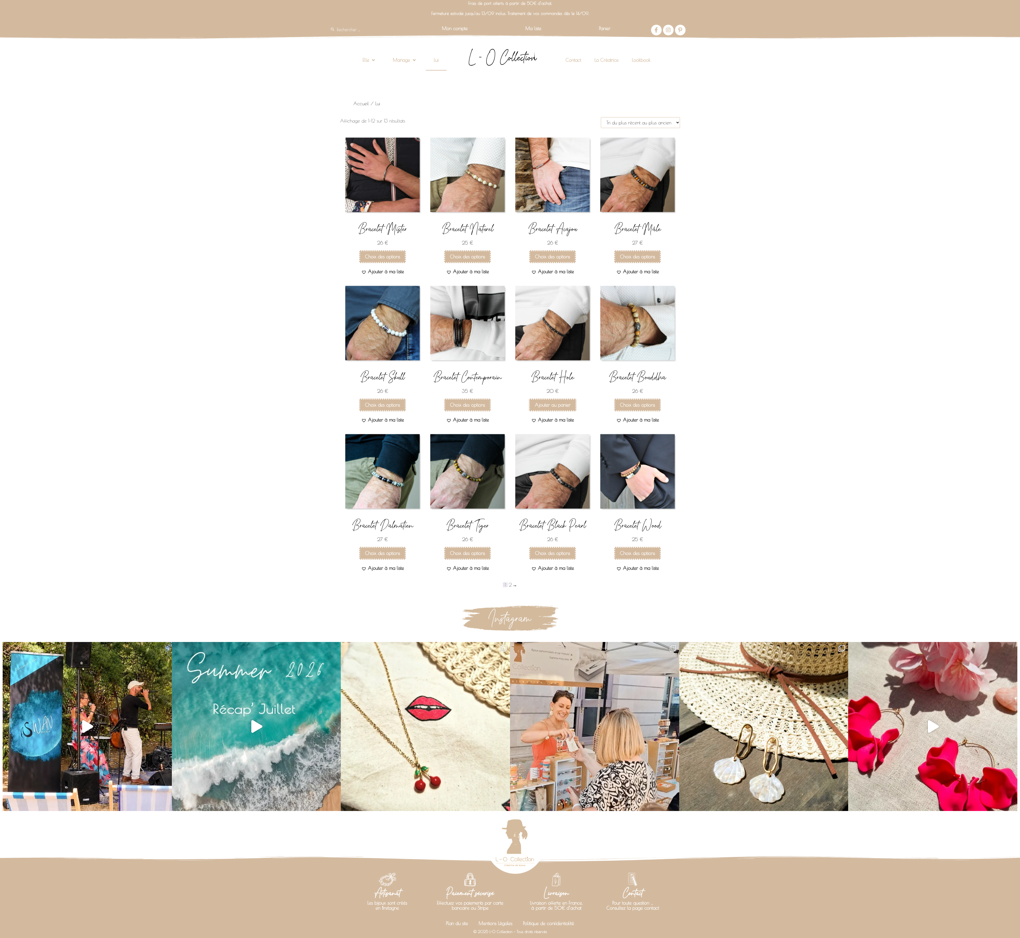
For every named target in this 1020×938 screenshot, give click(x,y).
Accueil (361, 103)
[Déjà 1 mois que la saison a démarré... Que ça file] (256, 726)
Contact (573, 60)
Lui (436, 60)
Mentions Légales (495, 923)
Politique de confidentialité (548, 923)
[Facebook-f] (656, 30)
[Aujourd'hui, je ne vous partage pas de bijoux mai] (87, 726)
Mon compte (455, 28)
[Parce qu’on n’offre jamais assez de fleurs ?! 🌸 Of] (932, 726)
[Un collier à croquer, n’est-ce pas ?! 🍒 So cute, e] (425, 726)
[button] (382, 271)
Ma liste (533, 28)
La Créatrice (606, 60)
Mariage (401, 60)
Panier (604, 28)
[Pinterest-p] (680, 30)
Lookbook (641, 60)
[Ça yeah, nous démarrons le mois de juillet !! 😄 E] (594, 726)
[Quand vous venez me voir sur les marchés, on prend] (763, 726)
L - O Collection (502, 57)
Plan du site (457, 923)
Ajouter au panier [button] (553, 405)
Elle (366, 60)
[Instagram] (668, 30)
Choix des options (382, 256)
